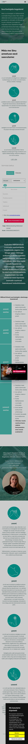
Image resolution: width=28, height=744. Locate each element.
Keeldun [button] (17, 736)
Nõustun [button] (17, 733)
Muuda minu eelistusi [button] (17, 739)
